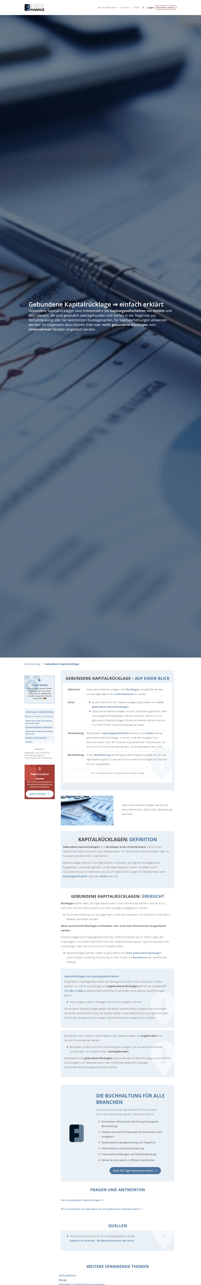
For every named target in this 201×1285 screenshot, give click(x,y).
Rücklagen (132, 689)
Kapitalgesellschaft (75, 876)
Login (150, 7)
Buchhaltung (32, 664)
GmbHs (159, 310)
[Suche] (143, 7)
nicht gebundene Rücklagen (125, 324)
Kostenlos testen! (165, 7)
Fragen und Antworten (36, 738)
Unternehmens (124, 694)
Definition (38, 727)
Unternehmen (40, 329)
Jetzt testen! (38, 794)
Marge (63, 1280)
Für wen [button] (125, 7)
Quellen (29, 741)
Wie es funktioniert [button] (107, 7)
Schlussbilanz (67, 1275)
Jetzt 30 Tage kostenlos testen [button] (133, 1170)
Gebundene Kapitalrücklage (62, 664)
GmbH (103, 876)
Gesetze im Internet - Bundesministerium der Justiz (102, 1240)
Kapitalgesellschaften (128, 310)
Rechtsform (140, 957)
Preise (136, 7)
